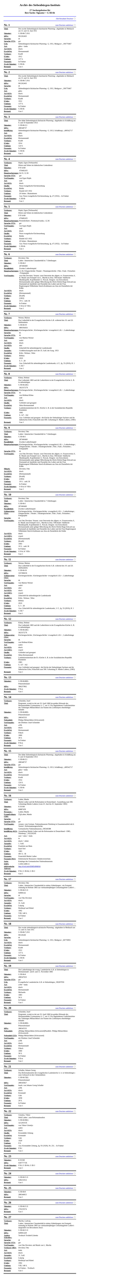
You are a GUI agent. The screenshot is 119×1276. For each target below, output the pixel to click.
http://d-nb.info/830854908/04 (29, 866)
